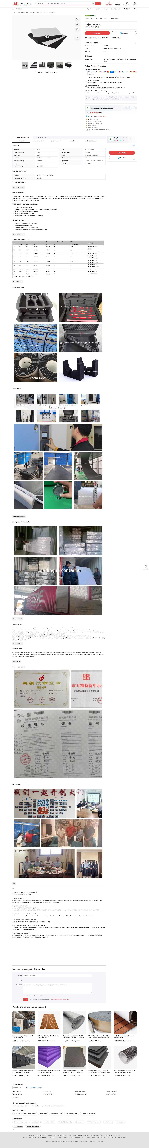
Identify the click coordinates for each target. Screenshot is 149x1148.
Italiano (66, 1137)
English (34, 1137)
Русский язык (59, 1137)
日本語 (93, 1137)
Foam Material (35, 1122)
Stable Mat (15, 1097)
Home (13, 12)
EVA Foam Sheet (16, 1091)
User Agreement (84, 1141)
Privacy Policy (100, 1141)
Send (25, 999)
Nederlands (77, 1137)
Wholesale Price (77, 1135)
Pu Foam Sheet (120, 1122)
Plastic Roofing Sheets (71, 1114)
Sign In (88, 129)
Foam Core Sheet (18, 1126)
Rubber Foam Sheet (79, 1091)
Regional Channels (95, 1135)
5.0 (115, 140)
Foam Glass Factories (48, 1122)
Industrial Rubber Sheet (80, 1094)
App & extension (115, 9)
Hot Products (32, 1135)
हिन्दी (98, 1137)
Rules (135, 9)
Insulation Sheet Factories (65, 1122)
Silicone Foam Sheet (111, 1091)
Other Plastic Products (30, 1114)
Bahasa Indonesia (122, 1137)
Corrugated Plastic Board (88, 1114)
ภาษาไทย (102, 1137)
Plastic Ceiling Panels (56, 1114)
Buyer (97, 9)
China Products (40, 1135)
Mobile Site (111, 1135)
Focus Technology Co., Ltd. (63, 1141)
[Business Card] (134, 145)
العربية (83, 1137)
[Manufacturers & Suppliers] (21, 3)
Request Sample (115, 37)
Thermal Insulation (48, 1094)
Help (106, 9)
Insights (118, 1135)
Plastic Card (17, 1114)
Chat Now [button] (125, 33)
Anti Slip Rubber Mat (111, 1094)
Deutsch (71, 1137)
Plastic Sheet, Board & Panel (49, 12)
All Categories (18, 9)
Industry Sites (85, 1135)
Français (52, 1137)
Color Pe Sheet (79, 1122)
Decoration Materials (36, 12)
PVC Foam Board (17, 1094)
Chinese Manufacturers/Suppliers (54, 1135)
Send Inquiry (97, 33)
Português (45, 1137)
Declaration (92, 1141)
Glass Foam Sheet (108, 1122)
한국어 (88, 1137)
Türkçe (108, 1137)
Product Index (104, 1135)
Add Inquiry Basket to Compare (47, 72)
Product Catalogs (37, 1087)
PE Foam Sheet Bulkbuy (33, 1126)
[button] (100, 141)
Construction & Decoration (23, 12)
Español (40, 1137)
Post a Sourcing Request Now (60, 999)
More (13, 1129)
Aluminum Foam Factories (21, 1122)
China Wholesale (67, 1135)
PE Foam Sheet (47, 1091)
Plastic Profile (43, 1114)
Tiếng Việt (113, 1137)
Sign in (135, 4)
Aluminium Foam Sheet (93, 1122)
